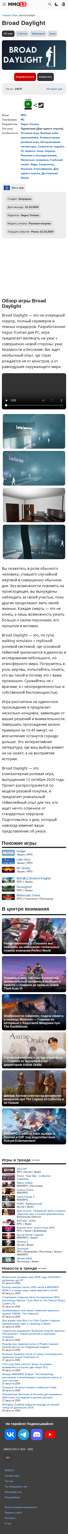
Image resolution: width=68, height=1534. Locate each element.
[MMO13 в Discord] (36, 1435)
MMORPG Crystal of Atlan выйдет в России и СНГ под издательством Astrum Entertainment (29, 1137)
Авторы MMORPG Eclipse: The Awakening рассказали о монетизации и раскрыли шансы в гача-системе (31, 1377)
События (22, 33)
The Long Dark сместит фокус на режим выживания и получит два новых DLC (27, 1366)
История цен (54, 88)
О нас (8, 1523)
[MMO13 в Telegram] (23, 1435)
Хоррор (50, 150)
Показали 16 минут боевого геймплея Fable (29, 1387)
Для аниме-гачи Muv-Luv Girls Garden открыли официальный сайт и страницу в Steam (31, 1322)
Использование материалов (21, 1507)
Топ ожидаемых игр (16, 1486)
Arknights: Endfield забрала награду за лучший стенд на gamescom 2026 (30, 1406)
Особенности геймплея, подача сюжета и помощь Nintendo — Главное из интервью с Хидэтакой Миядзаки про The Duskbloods (33, 1021)
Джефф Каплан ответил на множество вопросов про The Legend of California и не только (34, 1099)
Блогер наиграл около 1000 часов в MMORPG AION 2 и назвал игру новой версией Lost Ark (30, 1289)
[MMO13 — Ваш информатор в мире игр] (17, 4)
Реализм (26, 168)
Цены (52, 33)
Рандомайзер (12, 1497)
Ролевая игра (30, 133)
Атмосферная (43, 168)
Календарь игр (13, 1492)
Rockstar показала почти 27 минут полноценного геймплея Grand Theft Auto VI (32, 1356)
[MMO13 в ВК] (10, 1435)
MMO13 (9, 1470)
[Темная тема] (56, 4)
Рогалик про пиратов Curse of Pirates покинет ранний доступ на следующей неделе (30, 1345)
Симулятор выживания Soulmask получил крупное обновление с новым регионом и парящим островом (33, 1334)
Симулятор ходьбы (51, 146)
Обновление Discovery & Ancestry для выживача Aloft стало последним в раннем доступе (32, 1396)
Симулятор (46, 164)
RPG (23, 115)
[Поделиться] (35, 105)
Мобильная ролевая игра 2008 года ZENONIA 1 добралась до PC (31, 1279)
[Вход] (62, 4)
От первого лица (32, 150)
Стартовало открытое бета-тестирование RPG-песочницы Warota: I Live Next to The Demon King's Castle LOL (33, 1300)
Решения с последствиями (38, 155)
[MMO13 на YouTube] (50, 1435)
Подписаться (25, 77)
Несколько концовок (35, 159)
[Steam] (41, 105)
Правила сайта (13, 1512)
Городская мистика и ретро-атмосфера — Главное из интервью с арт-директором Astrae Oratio (33, 1061)
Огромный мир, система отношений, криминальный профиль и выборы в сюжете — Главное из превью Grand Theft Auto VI (32, 983)
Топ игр (9, 1481)
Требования (38, 33)
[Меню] (4, 4)
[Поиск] (50, 4)
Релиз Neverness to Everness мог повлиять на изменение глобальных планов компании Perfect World (31, 947)
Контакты (10, 1518)
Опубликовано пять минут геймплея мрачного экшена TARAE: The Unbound (30, 1312)
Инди (34, 164)
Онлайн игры (12, 1475)
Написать (45, 77)
